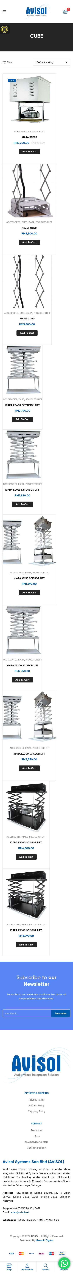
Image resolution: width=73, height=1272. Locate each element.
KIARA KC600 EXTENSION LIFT (22, 405)
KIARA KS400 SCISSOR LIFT (26, 842)
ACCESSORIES (13, 222)
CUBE (16, 131)
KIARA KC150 (29, 227)
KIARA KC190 (27, 318)
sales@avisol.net (20, 1212)
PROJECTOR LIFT (36, 131)
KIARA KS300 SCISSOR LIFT (29, 753)
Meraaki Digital (44, 1240)
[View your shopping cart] (65, 11)
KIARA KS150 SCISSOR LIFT (29, 578)
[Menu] (7, 11)
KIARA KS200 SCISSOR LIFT (22, 665)
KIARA (24, 131)
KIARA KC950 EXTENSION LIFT (22, 489)
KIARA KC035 (29, 137)
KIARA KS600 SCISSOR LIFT (26, 930)
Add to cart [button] (29, 151)
